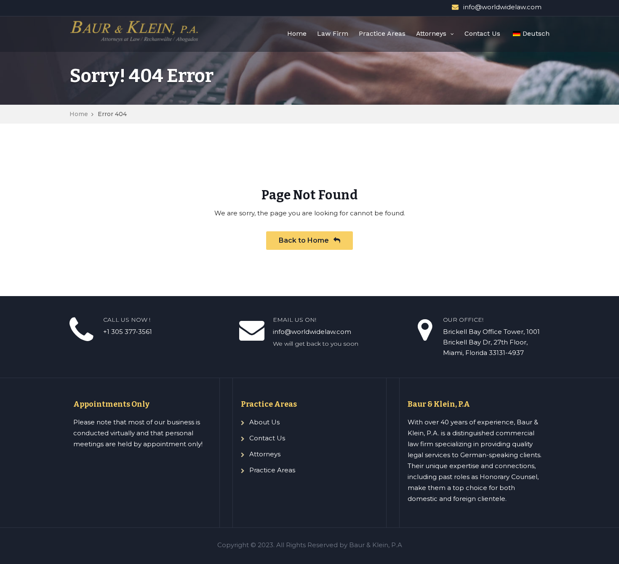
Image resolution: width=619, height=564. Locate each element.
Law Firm (332, 33)
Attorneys (431, 33)
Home (297, 33)
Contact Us (482, 33)
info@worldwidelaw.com (502, 7)
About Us (264, 422)
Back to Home (305, 240)
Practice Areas (382, 33)
